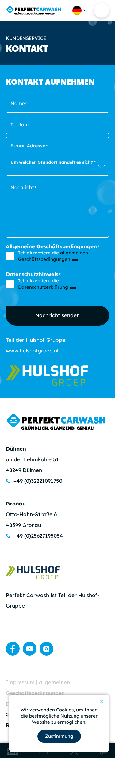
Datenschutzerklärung (43, 287)
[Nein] (101, 701)
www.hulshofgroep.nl (32, 350)
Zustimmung (59, 736)
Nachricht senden (57, 315)
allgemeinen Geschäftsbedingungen (53, 256)
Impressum (21, 682)
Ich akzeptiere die (53, 256)
